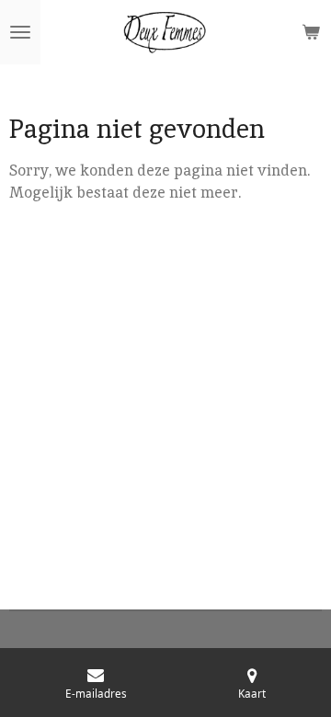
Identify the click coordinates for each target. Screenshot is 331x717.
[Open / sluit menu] (20, 32)
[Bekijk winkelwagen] (311, 32)
